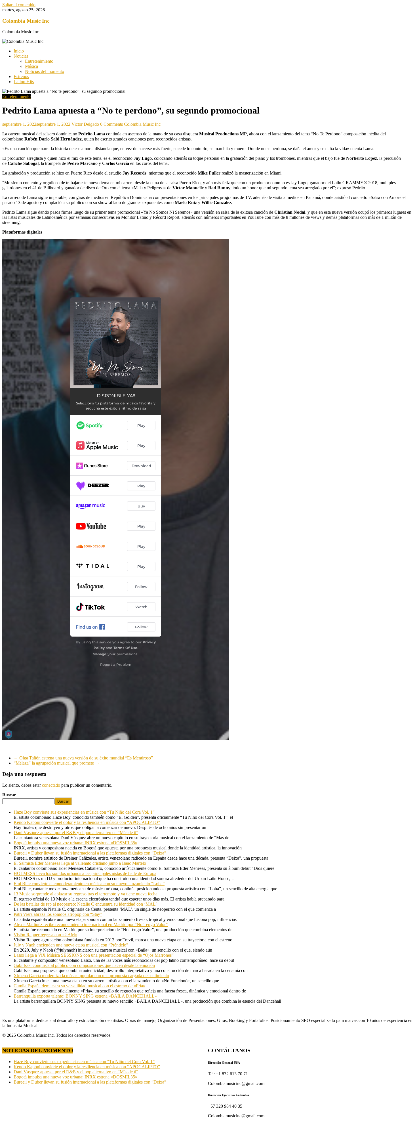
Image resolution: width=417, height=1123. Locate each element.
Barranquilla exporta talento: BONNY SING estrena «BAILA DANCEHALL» (85, 996)
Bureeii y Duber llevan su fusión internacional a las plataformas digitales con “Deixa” (90, 853)
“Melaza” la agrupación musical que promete (57, 763)
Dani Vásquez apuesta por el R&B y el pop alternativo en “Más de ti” (76, 832)
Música (31, 66)
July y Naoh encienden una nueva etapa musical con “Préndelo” (71, 945)
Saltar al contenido (18, 4)
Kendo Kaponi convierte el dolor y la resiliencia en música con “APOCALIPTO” (87, 822)
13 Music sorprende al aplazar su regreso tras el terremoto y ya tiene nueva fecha (85, 893)
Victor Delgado (85, 124)
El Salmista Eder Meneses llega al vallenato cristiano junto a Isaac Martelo (80, 863)
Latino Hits (24, 81)
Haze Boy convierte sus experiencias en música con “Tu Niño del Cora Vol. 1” (84, 812)
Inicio (19, 51)
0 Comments (111, 124)
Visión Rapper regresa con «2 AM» (45, 934)
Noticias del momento (44, 71)
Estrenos (21, 76)
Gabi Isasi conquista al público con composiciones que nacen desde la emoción (84, 965)
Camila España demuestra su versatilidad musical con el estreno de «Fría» (79, 985)
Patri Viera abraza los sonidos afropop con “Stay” (58, 914)
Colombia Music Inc (25, 21)
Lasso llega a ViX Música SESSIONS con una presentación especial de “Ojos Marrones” (94, 955)
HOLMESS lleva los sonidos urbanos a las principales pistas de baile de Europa (85, 873)
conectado (51, 785)
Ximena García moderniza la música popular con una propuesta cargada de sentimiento (91, 975)
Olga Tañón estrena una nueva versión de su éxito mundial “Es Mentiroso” (83, 757)
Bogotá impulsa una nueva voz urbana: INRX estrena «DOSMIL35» (75, 842)
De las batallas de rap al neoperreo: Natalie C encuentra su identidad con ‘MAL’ (85, 904)
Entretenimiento (39, 61)
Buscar (9, 794)
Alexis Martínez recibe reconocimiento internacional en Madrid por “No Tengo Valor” (91, 924)
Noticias (21, 56)
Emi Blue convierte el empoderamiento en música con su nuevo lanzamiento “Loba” (89, 883)
